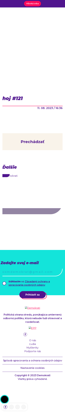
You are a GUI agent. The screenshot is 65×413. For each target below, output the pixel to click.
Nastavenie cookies (32, 368)
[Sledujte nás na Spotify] (23, 407)
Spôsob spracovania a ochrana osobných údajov (32, 360)
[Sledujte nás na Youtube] (17, 407)
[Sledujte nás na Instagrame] (11, 407)
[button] (4, 399)
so (29, 283)
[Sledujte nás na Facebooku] (5, 407)
